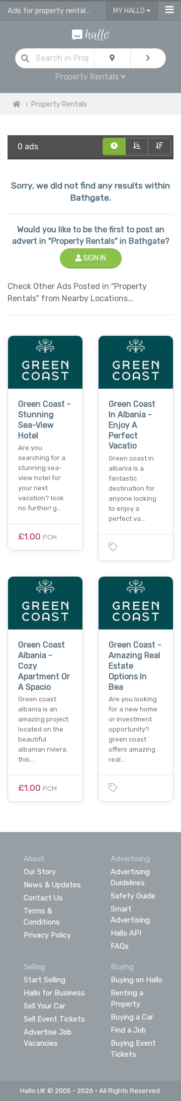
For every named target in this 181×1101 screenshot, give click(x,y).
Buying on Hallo (136, 979)
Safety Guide (133, 895)
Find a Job (128, 1030)
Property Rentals (59, 104)
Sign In (93, 258)
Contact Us (43, 897)
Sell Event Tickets (54, 1019)
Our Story (40, 871)
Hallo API (126, 933)
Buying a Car (132, 1017)
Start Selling (44, 979)
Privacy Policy (47, 935)
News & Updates (52, 884)
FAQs (120, 946)
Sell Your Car (44, 1006)
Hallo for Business (54, 992)
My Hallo (129, 11)
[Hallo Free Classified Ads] (91, 34)
